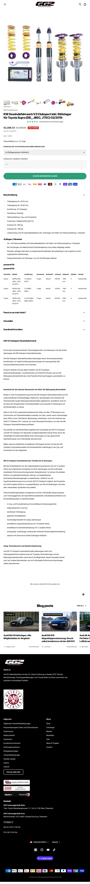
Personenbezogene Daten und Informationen (21, 727)
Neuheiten (50, 735)
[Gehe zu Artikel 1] (7, 102)
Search (6, 763)
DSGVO (6, 767)
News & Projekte (52, 743)
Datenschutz (8, 731)
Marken (49, 731)
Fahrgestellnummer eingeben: (16, 159)
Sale (48, 739)
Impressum (8, 739)
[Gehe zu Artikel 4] (30, 102)
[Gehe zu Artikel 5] (38, 102)
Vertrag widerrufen (13, 772)
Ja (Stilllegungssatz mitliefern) (17, 152)
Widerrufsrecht (9, 735)
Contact (49, 747)
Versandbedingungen (12, 755)
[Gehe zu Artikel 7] (54, 102)
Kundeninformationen (12, 743)
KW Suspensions (11, 110)
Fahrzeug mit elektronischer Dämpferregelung (24, 146)
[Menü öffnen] (5, 4)
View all (80, 606)
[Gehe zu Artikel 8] (62, 102)
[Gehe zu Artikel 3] (22, 102)
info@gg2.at (8, 822)
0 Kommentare (34, 647)
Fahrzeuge (50, 727)
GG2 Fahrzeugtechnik (41, 877)
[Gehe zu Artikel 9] (70, 102)
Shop (48, 724)
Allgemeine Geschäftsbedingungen (17, 724)
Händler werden (10, 759)
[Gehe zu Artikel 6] (46, 102)
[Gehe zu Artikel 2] (14, 102)
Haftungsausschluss (12, 747)
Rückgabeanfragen (11, 751)
